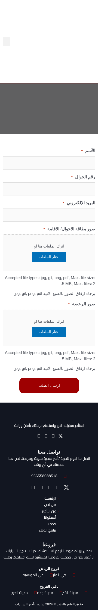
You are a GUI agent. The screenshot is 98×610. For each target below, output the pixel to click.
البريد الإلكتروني (79, 202)
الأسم (88, 150)
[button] (6, 41)
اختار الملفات (49, 257)
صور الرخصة (81, 303)
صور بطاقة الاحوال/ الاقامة (69, 229)
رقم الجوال (83, 176)
